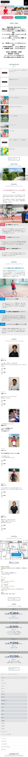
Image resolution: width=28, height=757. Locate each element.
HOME (2, 680)
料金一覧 (2, 688)
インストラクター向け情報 (6, 734)
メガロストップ (3, 674)
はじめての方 (3, 683)
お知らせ (2, 691)
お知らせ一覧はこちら (13, 158)
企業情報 (2, 723)
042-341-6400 (3, 577)
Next (27, 172)
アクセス (2, 685)
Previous (1, 172)
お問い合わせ (3, 749)
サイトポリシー (4, 738)
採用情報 (2, 728)
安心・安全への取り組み (5, 746)
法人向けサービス (4, 731)
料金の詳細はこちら (13, 668)
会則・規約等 (3, 741)
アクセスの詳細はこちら (13, 598)
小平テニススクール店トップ (13, 674)
